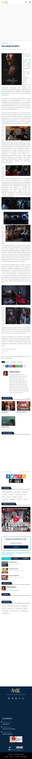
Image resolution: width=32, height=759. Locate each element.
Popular (6, 558)
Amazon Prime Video (7, 492)
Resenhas (20, 362)
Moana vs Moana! (22, 412)
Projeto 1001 (12, 499)
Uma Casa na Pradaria (9, 729)
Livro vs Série (18, 608)
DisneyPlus (24, 492)
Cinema (11, 43)
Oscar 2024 (5, 499)
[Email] (21, 366)
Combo (4, 606)
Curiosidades (17, 492)
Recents (16, 558)
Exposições (24, 606)
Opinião (25, 608)
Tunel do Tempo (24, 610)
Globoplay (5, 494)
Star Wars (19, 499)
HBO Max (11, 494)
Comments (26, 558)
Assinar (16, 547)
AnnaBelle (9, 358)
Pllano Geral (5, 610)
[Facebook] (7, 366)
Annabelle (4, 93)
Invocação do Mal (26, 61)
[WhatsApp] (17, 366)
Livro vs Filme (10, 608)
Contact (17, 756)
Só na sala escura (14, 610)
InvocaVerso (14, 362)
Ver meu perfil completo (13, 590)
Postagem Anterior (7, 471)
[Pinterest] (14, 366)
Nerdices (15, 497)
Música (8, 497)
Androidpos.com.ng (18, 754)
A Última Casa (5, 427)
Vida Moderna (6, 613)
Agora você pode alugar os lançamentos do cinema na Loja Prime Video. (16, 553)
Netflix (20, 497)
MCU (4, 497)
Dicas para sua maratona (14, 606)
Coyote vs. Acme (13, 569)
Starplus (26, 499)
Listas (25, 494)
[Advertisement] (16, 22)
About (11, 756)
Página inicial (5, 43)
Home (6, 756)
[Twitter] (10, 366)
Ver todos (27, 398)
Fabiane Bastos (14, 372)
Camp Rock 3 (5, 412)
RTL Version (24, 756)
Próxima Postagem (25, 471)
